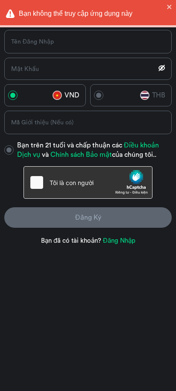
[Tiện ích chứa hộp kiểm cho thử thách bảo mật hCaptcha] (88, 182)
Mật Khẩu (25, 69)
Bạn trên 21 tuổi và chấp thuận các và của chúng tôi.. (88, 150)
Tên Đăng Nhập (32, 42)
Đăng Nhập (119, 241)
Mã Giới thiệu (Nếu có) (42, 123)
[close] (170, 6)
